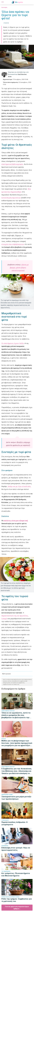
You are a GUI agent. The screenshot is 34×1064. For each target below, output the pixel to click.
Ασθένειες (4, 845)
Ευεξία (3, 738)
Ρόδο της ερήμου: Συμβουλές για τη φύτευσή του (16, 900)
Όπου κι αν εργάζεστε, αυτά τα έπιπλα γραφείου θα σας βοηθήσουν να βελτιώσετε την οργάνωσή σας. (15, 715)
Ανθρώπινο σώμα (7, 794)
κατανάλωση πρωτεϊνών (11, 198)
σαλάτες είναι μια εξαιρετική (16, 521)
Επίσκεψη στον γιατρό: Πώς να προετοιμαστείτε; (15, 849)
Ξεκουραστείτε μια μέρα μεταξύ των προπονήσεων (16, 797)
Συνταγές (4, 7)
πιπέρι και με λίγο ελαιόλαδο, (19, 486)
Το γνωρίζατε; (6, 871)
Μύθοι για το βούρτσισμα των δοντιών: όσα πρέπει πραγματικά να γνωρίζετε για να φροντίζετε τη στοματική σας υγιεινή (16, 743)
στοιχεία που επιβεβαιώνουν (12, 244)
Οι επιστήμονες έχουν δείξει (12, 343)
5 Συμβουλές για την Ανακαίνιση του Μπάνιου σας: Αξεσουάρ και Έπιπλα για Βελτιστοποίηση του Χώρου (16, 771)
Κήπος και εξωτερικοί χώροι (10, 897)
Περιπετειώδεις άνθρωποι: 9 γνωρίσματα (14, 823)
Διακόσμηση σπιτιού (8, 711)
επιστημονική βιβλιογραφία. (12, 164)
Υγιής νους (5, 820)
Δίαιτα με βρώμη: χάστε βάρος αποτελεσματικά (19, 267)
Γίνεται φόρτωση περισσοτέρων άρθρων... (17, 908)
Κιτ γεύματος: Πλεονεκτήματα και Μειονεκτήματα (15, 874)
